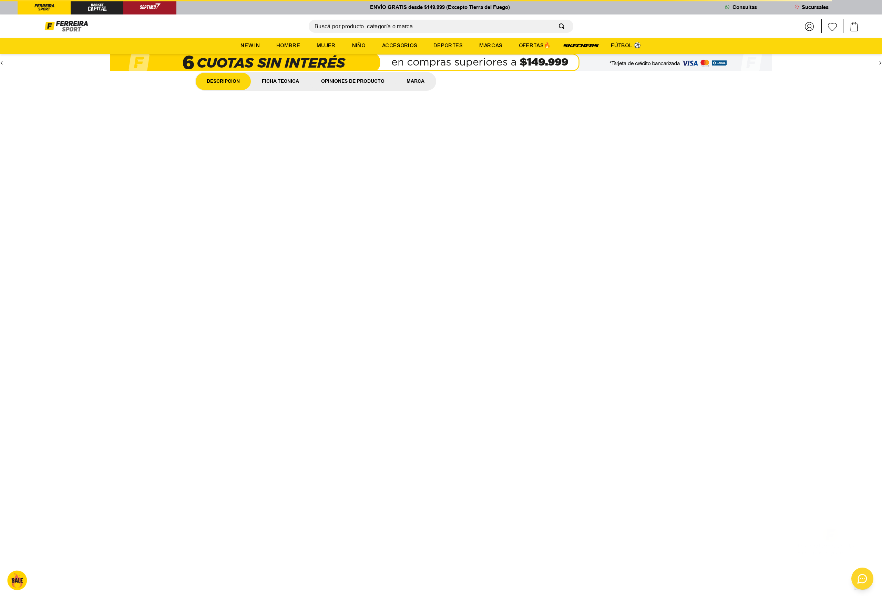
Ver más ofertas (441, 222)
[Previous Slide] (1, 57)
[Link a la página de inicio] (51, 70)
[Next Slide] (880, 57)
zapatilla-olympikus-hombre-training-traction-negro (121, 70)
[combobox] (441, 26)
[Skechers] (581, 45)
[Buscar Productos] (563, 26)
